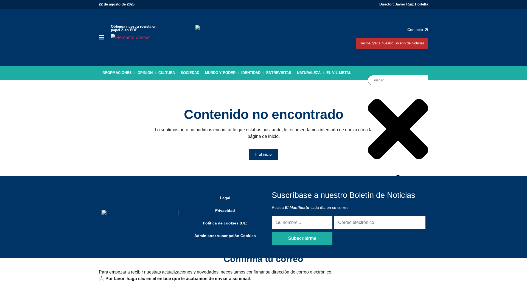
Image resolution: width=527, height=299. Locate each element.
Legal (225, 198)
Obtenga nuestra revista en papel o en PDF (133, 28)
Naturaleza (309, 73)
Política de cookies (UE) (225, 223)
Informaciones (117, 73)
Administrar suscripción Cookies (225, 235)
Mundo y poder (220, 73)
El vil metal (338, 73)
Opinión (145, 73)
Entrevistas (278, 73)
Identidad (250, 73)
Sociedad (190, 73)
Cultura (166, 73)
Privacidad (225, 210)
